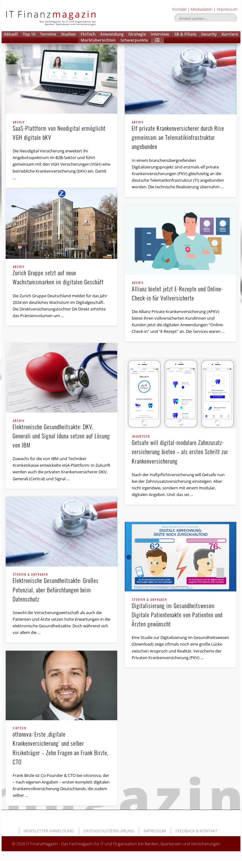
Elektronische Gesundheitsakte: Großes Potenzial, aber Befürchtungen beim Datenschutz (56, 588)
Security (209, 34)
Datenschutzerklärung (109, 831)
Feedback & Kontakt (197, 831)
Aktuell (11, 34)
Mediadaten (202, 9)
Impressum (227, 9)
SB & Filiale (185, 34)
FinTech (88, 34)
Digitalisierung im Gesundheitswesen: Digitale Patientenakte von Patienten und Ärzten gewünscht (177, 613)
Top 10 (29, 34)
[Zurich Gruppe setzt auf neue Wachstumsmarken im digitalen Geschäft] (61, 224)
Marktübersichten (98, 40)
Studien (68, 34)
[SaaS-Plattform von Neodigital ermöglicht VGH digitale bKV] (61, 79)
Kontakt (179, 9)
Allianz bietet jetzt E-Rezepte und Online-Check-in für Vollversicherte (177, 292)
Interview (160, 34)
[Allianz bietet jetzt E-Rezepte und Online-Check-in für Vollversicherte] (180, 240)
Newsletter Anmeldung (49, 831)
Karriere (230, 34)
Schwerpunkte (134, 40)
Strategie (137, 34)
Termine (48, 34)
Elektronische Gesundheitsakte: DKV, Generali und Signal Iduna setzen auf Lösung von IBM (61, 434)
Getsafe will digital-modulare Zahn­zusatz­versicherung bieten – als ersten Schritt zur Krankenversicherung (180, 450)
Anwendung (112, 34)
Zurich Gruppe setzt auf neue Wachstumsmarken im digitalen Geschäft (58, 275)
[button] (157, 40)
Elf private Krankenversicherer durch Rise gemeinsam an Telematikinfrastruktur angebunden (178, 136)
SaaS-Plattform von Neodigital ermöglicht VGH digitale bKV (59, 131)
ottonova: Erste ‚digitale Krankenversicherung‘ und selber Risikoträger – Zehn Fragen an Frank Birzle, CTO (60, 746)
